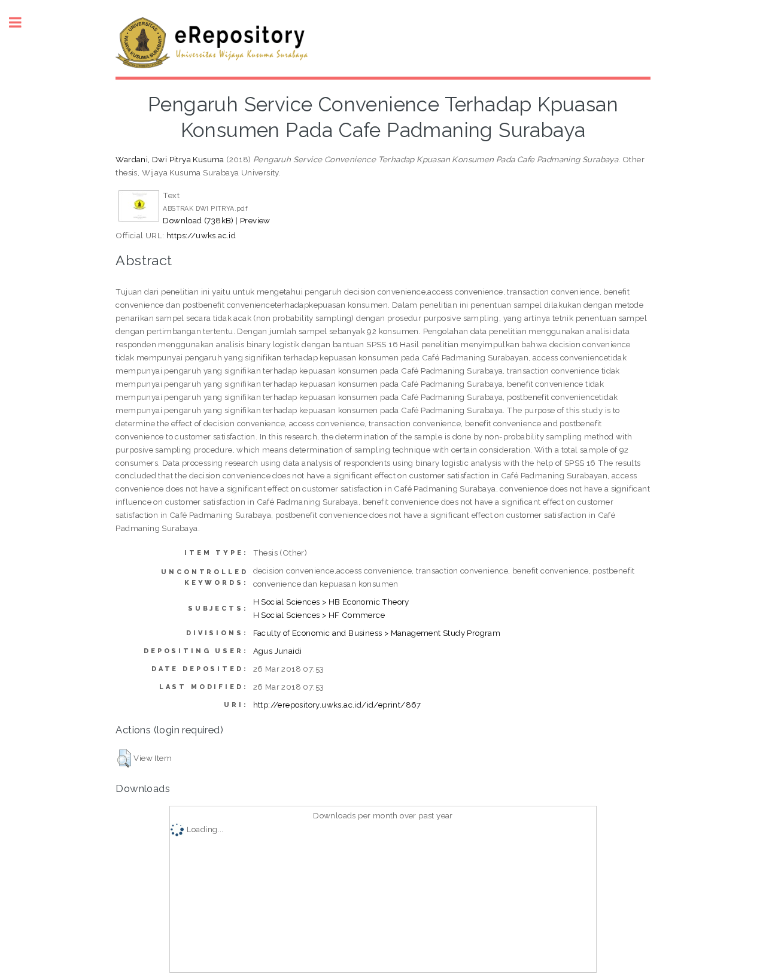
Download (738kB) (198, 220)
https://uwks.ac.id (201, 235)
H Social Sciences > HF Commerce (319, 615)
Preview (255, 220)
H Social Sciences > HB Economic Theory (331, 601)
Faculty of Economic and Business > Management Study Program (377, 633)
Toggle (21, 22)
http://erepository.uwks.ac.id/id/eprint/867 (337, 704)
